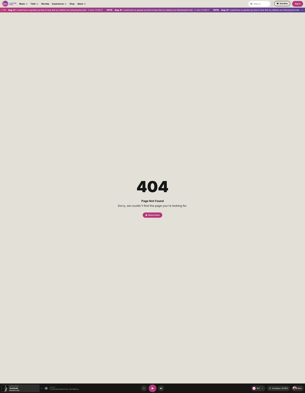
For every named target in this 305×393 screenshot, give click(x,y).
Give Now (284, 4)
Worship (45, 4)
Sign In (297, 4)
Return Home (154, 215)
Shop (72, 4)
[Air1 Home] (9, 3)
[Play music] (152, 388)
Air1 (258, 388)
